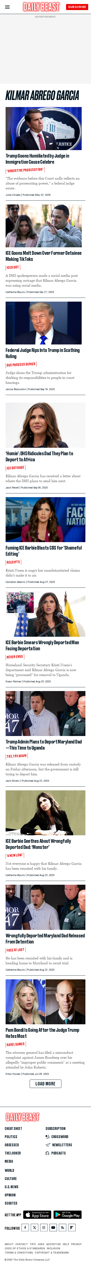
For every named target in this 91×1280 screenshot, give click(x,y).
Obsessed (12, 1145)
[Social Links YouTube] (53, 1228)
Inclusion (53, 1248)
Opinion (10, 1195)
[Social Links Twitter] (34, 1228)
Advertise (53, 1244)
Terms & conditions (19, 1252)
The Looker (13, 1153)
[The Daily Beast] (41, 7)
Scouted (11, 1203)
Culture (11, 1179)
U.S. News (11, 1187)
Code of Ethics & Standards (25, 1248)
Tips (33, 1244)
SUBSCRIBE (77, 7)
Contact (21, 1244)
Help (66, 1244)
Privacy (76, 1244)
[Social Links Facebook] (25, 1228)
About (9, 1244)
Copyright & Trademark (52, 1252)
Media (9, 1161)
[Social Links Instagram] (44, 1228)
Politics (11, 1137)
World (9, 1171)
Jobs (41, 1244)
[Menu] (11, 7)
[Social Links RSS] (62, 1228)
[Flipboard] (71, 1228)
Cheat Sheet (13, 1129)
